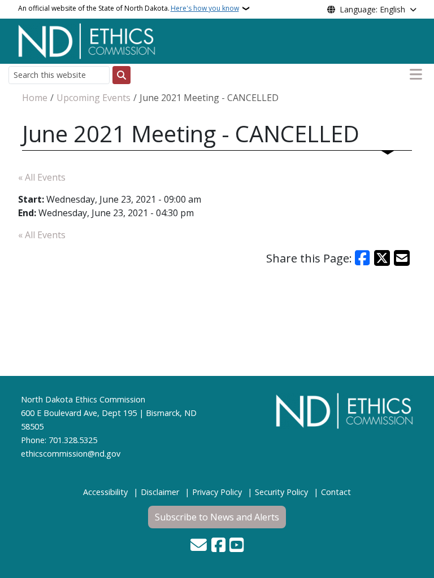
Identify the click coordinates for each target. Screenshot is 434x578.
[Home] (86, 40)
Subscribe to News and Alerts (217, 517)
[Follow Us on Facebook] (218, 546)
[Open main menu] (416, 74)
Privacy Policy (217, 492)
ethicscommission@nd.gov (70, 453)
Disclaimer (160, 492)
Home (34, 97)
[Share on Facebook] (363, 258)
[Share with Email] (402, 258)
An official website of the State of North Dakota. (128, 8)
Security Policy (281, 492)
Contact (336, 492)
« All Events (42, 177)
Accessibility (105, 492)
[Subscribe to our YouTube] (236, 546)
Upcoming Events (94, 97)
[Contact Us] (198, 546)
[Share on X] (382, 258)
